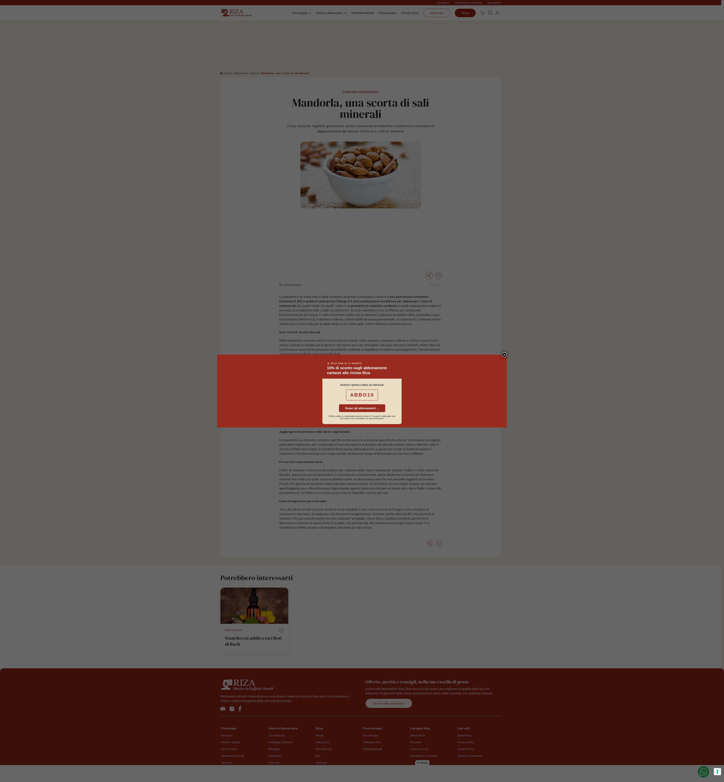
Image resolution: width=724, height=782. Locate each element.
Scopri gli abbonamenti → (362, 408)
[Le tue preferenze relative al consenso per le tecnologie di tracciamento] (717, 771)
